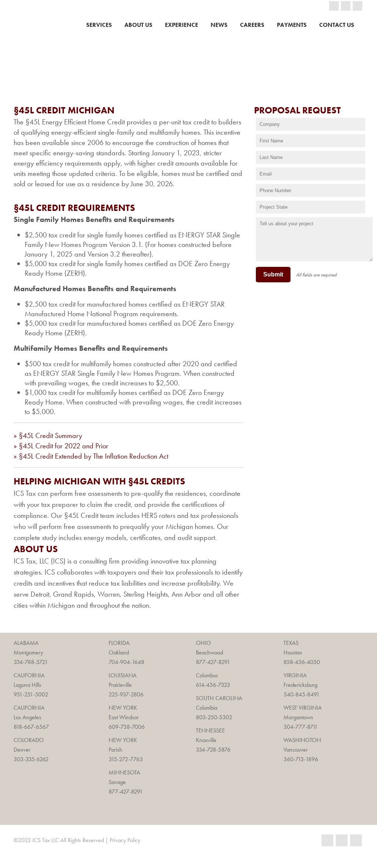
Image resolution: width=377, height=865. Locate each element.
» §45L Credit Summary (48, 435)
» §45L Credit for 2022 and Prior (61, 446)
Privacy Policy (125, 840)
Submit (273, 274)
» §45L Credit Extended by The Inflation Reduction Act (91, 456)
